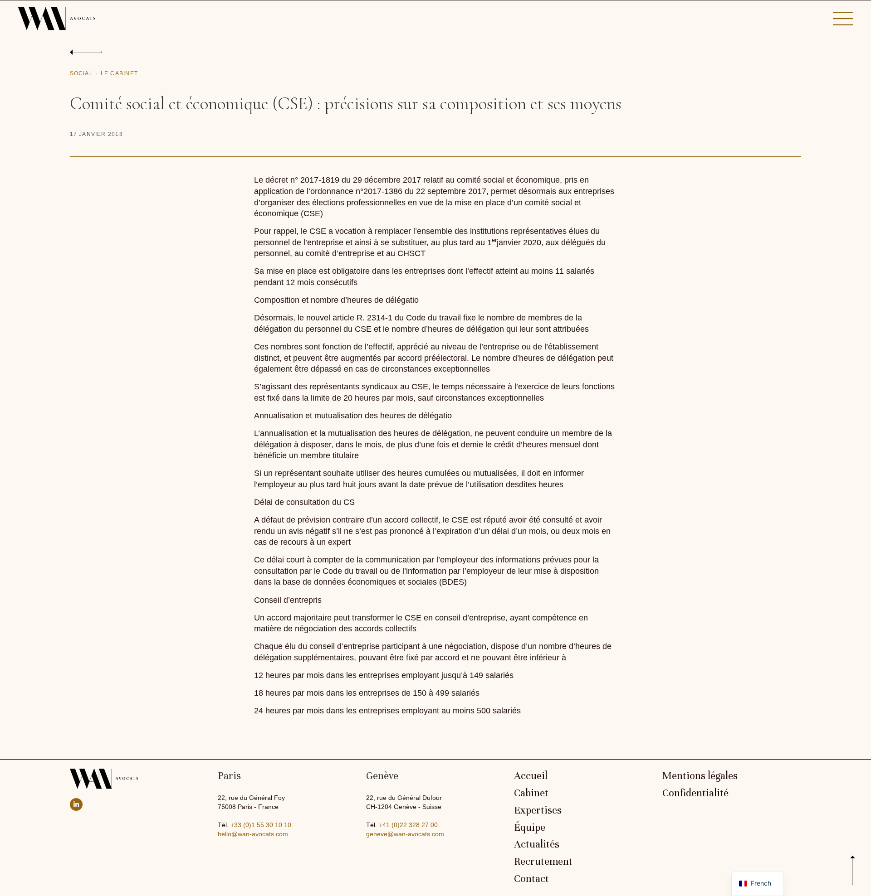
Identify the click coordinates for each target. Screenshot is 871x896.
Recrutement (543, 861)
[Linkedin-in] (76, 804)
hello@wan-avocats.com (253, 834)
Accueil (531, 776)
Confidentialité (695, 793)
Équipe (529, 827)
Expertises (538, 810)
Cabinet (531, 793)
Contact (531, 878)
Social (81, 73)
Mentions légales (700, 776)
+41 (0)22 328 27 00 (408, 824)
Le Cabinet (119, 73)
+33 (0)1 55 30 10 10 (260, 824)
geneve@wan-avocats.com (405, 834)
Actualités (536, 844)
